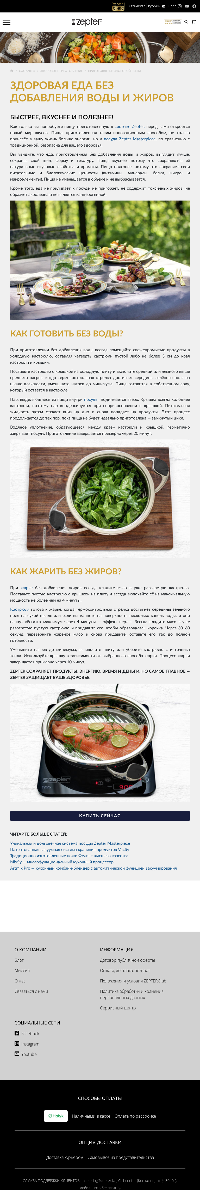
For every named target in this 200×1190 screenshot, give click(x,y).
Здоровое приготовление (61, 71)
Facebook (30, 1033)
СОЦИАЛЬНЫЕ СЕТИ (37, 1023)
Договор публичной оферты (127, 960)
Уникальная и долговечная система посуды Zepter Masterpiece (70, 843)
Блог (19, 960)
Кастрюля (19, 609)
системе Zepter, (130, 127)
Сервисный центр (118, 1008)
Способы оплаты (100, 1098)
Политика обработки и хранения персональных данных (132, 994)
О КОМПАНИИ (31, 949)
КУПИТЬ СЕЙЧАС (100, 816)
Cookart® (27, 71)
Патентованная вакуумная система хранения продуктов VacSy (69, 850)
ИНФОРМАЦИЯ (117, 949)
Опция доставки (100, 1142)
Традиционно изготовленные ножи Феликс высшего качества (69, 856)
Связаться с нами (31, 991)
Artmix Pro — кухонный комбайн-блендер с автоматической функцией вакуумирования (93, 868)
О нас (20, 981)
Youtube (29, 1054)
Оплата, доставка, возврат (125, 970)
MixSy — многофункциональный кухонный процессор (62, 862)
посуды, (91, 399)
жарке (27, 588)
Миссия (22, 970)
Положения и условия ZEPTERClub (133, 981)
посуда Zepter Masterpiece (130, 139)
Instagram (30, 1044)
